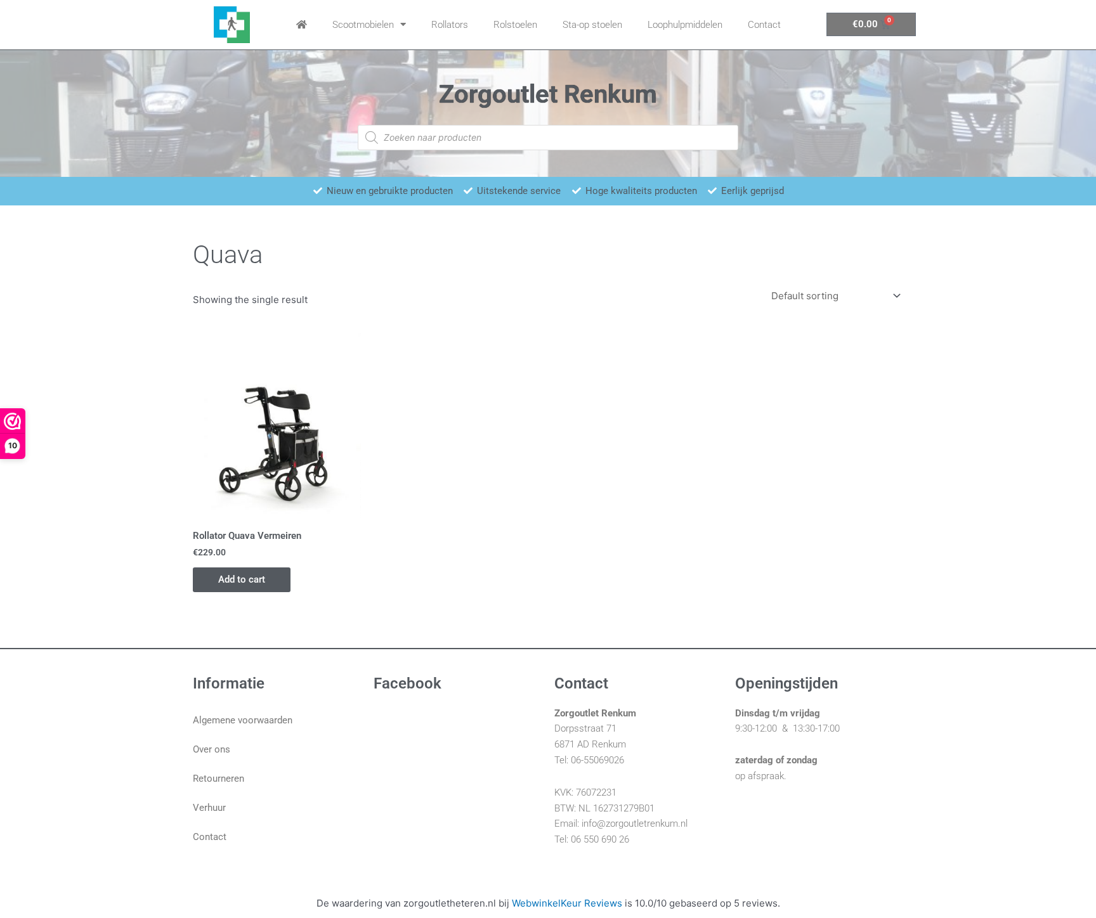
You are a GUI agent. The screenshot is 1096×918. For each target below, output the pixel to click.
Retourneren (218, 778)
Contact (764, 24)
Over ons (211, 749)
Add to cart (241, 579)
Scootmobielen (363, 24)
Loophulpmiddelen (685, 24)
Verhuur (209, 807)
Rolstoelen (515, 24)
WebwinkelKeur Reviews (567, 903)
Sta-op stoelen (592, 24)
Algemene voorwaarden (242, 720)
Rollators (449, 24)
